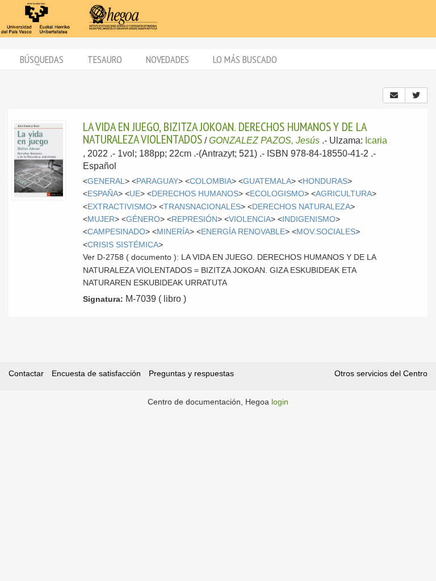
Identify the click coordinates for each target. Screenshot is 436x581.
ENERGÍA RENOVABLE (243, 232)
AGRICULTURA (344, 194)
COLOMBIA (211, 181)
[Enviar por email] (394, 95)
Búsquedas (42, 59)
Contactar (26, 373)
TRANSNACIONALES (202, 207)
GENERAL (106, 181)
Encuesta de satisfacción (96, 373)
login (279, 401)
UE (134, 194)
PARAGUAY (157, 181)
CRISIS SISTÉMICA (122, 245)
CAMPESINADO (116, 232)
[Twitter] (416, 95)
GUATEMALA (267, 181)
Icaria (376, 140)
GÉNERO (143, 219)
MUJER (101, 219)
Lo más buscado (245, 59)
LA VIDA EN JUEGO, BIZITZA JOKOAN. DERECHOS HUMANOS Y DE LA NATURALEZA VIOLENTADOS (224, 133)
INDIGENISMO (309, 219)
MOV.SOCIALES (325, 232)
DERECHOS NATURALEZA (301, 207)
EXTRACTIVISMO (119, 207)
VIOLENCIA (250, 219)
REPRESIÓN (194, 219)
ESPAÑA (102, 194)
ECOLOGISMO (277, 194)
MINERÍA (173, 232)
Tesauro (104, 59)
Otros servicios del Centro (380, 373)
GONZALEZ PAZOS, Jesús (264, 140)
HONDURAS (325, 181)
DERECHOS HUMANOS (195, 194)
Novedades (167, 59)
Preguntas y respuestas (191, 373)
